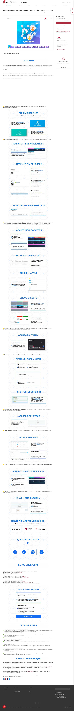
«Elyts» (20, 572)
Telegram (37, 703)
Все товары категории (61, 49)
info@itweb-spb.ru (60, 694)
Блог (29, 691)
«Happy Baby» (20, 578)
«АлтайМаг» (26, 577)
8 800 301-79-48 (24, 2)
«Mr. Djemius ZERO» (36, 583)
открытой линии (48, 666)
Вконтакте (34, 703)
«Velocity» (22, 580)
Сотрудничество (17, 691)
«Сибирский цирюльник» (28, 582)
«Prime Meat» (22, 581)
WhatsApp (40, 703)
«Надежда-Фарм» (14, 573)
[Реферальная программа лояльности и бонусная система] (28, 32)
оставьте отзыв (30, 671)
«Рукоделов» (23, 576)
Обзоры (30, 692)
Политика (16, 692)
